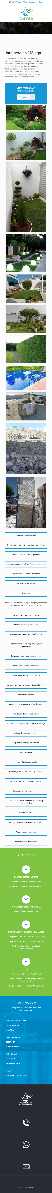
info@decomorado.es (34, 2)
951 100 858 (16, 2)
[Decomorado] (26, 13)
